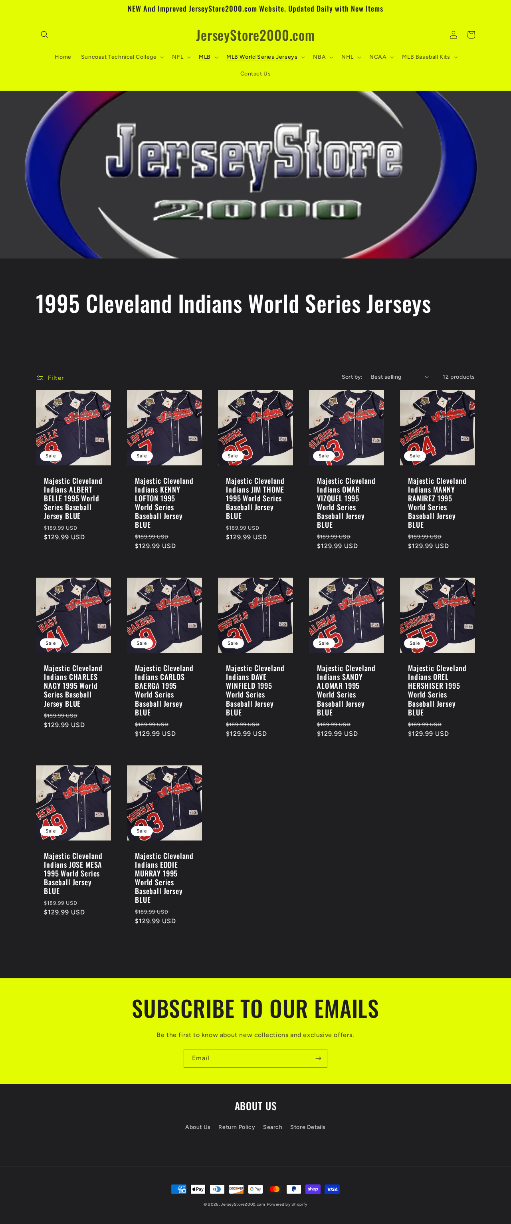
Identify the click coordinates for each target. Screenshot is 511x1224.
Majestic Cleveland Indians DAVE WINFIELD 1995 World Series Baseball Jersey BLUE (255, 690)
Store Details (308, 1127)
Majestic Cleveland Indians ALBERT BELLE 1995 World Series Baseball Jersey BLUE (73, 498)
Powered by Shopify (287, 1204)
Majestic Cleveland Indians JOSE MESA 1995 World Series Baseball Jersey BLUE (73, 873)
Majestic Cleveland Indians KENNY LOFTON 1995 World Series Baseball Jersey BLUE (164, 502)
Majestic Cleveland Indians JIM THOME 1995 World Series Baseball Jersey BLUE (255, 498)
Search (273, 1127)
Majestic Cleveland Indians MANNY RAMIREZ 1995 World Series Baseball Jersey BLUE (437, 502)
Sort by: (352, 377)
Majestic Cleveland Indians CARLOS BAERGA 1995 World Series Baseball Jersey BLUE (164, 690)
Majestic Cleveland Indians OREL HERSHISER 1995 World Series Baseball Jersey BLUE (437, 690)
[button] (44, 35)
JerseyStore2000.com (243, 1204)
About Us (198, 1127)
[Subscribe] (318, 1058)
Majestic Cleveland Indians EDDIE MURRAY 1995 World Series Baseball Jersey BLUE (164, 877)
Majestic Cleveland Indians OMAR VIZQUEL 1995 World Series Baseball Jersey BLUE (346, 502)
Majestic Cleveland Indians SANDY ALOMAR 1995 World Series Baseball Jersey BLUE (346, 690)
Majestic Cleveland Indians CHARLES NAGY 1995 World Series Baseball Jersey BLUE (73, 685)
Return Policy (236, 1127)
